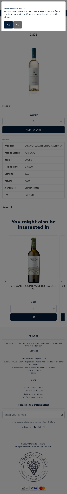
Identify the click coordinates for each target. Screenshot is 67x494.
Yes (8, 24)
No (17, 24)
